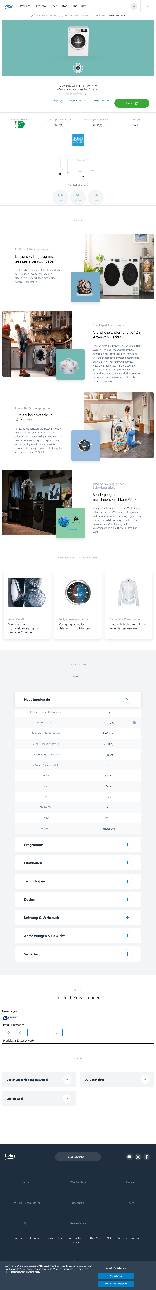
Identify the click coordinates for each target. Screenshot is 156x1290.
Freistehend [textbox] (108, 828)
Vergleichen (98, 100)
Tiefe (46, 796)
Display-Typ (46, 807)
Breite (46, 786)
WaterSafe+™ (45, 966)
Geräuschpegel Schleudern (46, 754)
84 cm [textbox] (108, 775)
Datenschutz (35, 1238)
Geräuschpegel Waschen (46, 743)
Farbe (46, 817)
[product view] (78, 68)
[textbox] (108, 765)
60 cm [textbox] (108, 786)
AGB (109, 1238)
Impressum (18, 1238)
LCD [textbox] (108, 807)
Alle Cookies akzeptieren (116, 1283)
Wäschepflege (78, 1182)
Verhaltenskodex (76, 1238)
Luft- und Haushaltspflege (26, 1202)
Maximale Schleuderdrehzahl (46, 733)
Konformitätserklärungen (128, 1238)
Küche (26, 1182)
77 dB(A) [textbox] (108, 754)
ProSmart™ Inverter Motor (46, 765)
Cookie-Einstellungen (116, 1268)
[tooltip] (134, 722)
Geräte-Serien (78, 1223)
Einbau (130, 1182)
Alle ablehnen (116, 1276)
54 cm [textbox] (108, 796)
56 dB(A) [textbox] (108, 744)
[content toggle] (127, 699)
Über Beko (78, 1202)
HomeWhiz (95, 1238)
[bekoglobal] (9, 6)
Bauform (46, 828)
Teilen (55, 100)
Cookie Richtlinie (54, 1238)
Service (130, 1202)
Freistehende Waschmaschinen (78, 16)
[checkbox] (108, 765)
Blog (25, 1223)
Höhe (46, 775)
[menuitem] (26, 6)
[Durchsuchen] (148, 6)
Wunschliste (75, 100)
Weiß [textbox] (108, 818)
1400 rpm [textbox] (108, 733)
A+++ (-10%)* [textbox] (118, 723)
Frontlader (101, 16)
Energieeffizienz (45, 722)
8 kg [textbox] (108, 712)
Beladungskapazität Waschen (46, 711)
